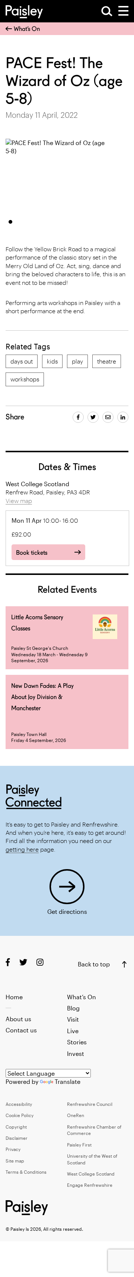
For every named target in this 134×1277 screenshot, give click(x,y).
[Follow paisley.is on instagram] (40, 962)
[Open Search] (106, 11)
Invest (75, 1053)
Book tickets (31, 552)
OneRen (75, 1115)
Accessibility (19, 1104)
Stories (77, 1041)
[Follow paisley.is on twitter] (23, 962)
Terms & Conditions (26, 1171)
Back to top (94, 964)
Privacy (13, 1149)
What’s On (27, 28)
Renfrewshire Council (89, 1104)
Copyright (16, 1126)
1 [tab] (10, 222)
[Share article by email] (108, 417)
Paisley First (79, 1144)
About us (18, 1018)
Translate (67, 1081)
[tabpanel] (58, 176)
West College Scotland (91, 1173)
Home (14, 996)
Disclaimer (17, 1138)
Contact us (21, 1030)
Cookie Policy (20, 1115)
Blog (73, 1008)
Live (73, 1030)
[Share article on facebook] (78, 417)
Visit (73, 1019)
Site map (15, 1160)
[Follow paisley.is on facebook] (8, 962)
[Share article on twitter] (93, 417)
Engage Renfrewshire (89, 1185)
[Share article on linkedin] (122, 417)
